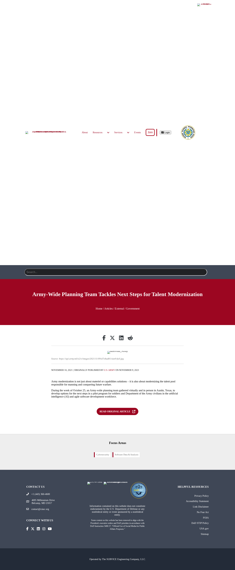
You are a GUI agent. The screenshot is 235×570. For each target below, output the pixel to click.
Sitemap (205, 534)
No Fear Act (203, 512)
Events (137, 132)
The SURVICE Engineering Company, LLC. (124, 559)
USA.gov (204, 528)
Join (150, 132)
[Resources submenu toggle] (108, 132)
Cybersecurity (102, 454)
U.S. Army (109, 370)
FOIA (206, 517)
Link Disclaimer (201, 506)
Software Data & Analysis (126, 454)
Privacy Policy (201, 495)
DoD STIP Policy (200, 523)
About (85, 132)
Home (99, 308)
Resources (97, 132)
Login (167, 132)
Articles (108, 308)
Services (118, 132)
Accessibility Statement (197, 501)
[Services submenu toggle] (128, 132)
